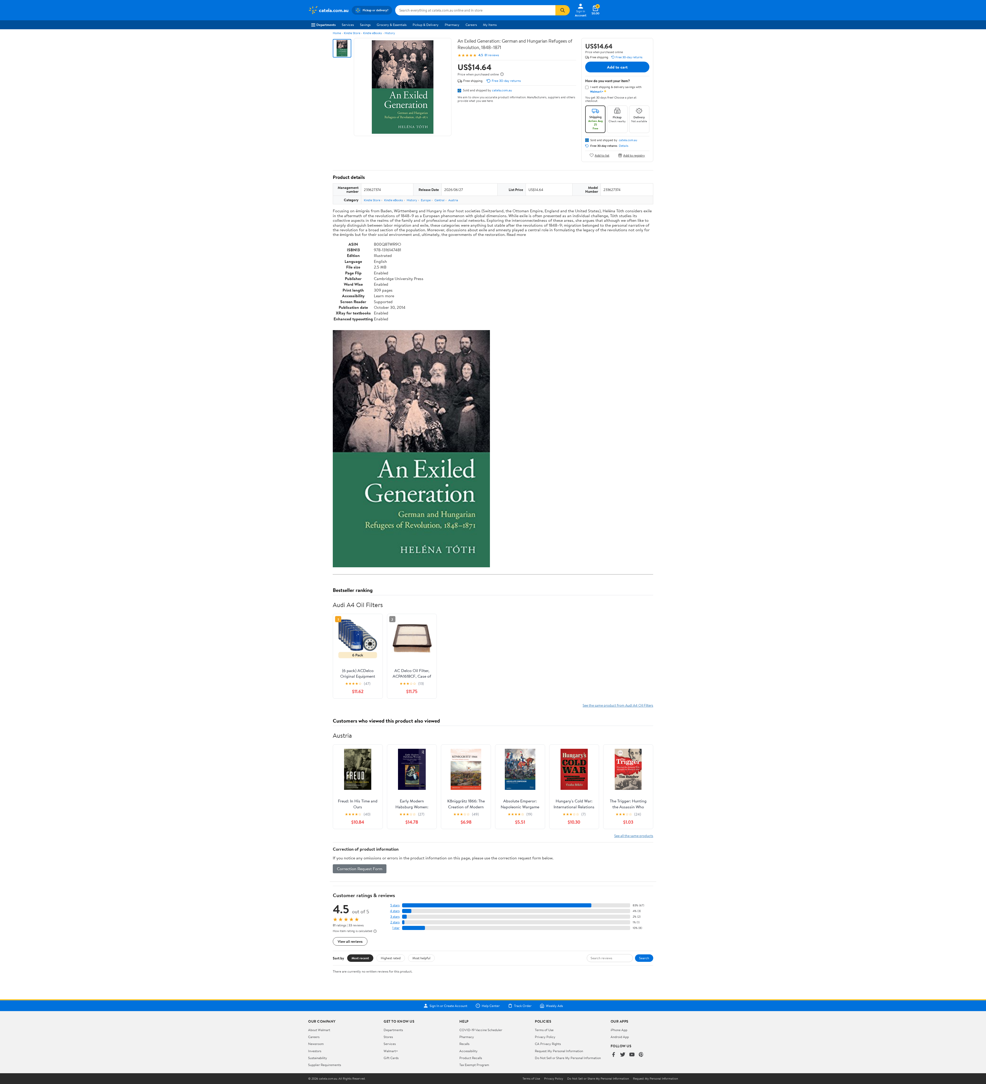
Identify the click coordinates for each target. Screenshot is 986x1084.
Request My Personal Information (559, 1051)
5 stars (395, 905)
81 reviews (492, 55)
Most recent (360, 958)
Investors (314, 1051)
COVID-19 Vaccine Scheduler (480, 1030)
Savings (365, 24)
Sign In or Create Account (448, 1005)
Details (623, 146)
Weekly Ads (554, 1005)
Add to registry (634, 155)
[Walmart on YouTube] (632, 1055)
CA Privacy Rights (548, 1043)
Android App (620, 1036)
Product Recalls (470, 1058)
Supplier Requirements (324, 1064)
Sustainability (317, 1058)
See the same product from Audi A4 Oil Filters (618, 705)
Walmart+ (391, 1051)
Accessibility (468, 1051)
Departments (326, 24)
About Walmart (319, 1030)
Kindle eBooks (372, 33)
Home (337, 33)
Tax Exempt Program (474, 1064)
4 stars (395, 911)
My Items (490, 24)
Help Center (491, 1005)
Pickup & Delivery (426, 24)
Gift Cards (391, 1058)
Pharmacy (452, 24)
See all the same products (633, 835)
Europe (426, 200)
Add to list (602, 155)
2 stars (395, 922)
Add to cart (617, 67)
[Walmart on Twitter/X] (622, 1055)
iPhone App (619, 1030)
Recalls (464, 1043)
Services (348, 24)
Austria (453, 200)
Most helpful (421, 958)
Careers (471, 24)
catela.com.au (502, 90)
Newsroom (316, 1043)
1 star (396, 928)
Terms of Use (544, 1030)
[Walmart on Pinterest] (641, 1055)
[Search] (562, 10)
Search (644, 958)
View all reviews (350, 941)
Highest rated (391, 958)
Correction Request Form (359, 868)
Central (439, 200)
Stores (388, 1036)
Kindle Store (352, 33)
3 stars (395, 916)
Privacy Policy (545, 1036)
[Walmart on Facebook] (613, 1055)
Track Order (523, 1005)
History (390, 33)
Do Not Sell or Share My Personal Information (568, 1058)
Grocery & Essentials (391, 24)
